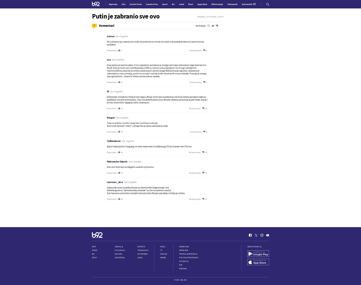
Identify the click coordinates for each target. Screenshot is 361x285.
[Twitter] (256, 235)
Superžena (120, 257)
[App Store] (258, 262)
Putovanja (120, 250)
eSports (141, 246)
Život (94, 257)
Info (94, 246)
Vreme (163, 257)
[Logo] (96, 4)
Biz (93, 254)
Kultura (118, 254)
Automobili (142, 254)
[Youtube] (267, 235)
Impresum (183, 250)
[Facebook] (250, 235)
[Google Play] (258, 253)
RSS (180, 265)
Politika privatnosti (188, 257)
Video (162, 246)
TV (161, 250)
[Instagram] (261, 235)
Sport (95, 250)
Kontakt (183, 268)
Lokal (140, 257)
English (163, 254)
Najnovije (113, 4)
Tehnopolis (142, 250)
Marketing (184, 246)
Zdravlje (119, 246)
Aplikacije (184, 261)
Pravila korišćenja (188, 254)
